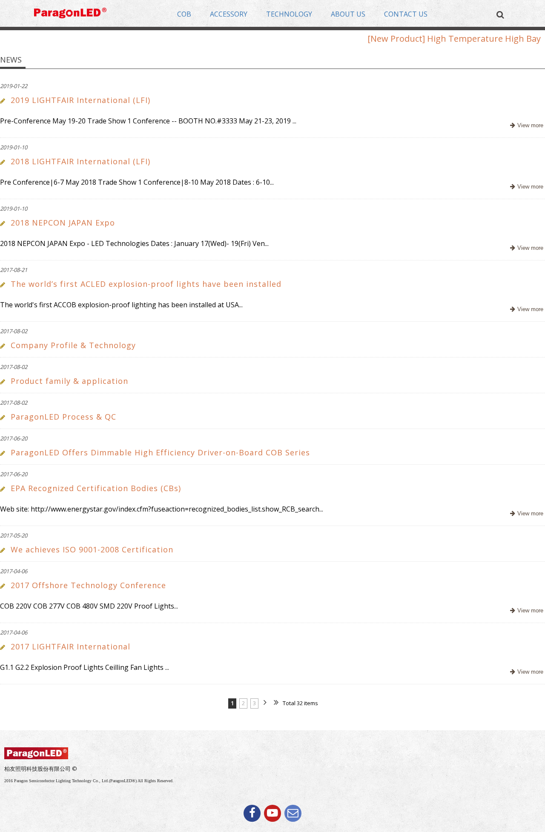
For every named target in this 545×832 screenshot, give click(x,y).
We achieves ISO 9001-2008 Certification (92, 549)
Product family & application (69, 381)
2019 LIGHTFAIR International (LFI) (80, 100)
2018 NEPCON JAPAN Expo (63, 222)
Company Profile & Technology (73, 345)
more (525, 126)
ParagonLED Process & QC (63, 417)
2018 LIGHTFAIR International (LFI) (80, 161)
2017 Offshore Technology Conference (88, 585)
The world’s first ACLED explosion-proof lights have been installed (146, 284)
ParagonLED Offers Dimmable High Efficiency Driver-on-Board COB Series (160, 452)
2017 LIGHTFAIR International (70, 646)
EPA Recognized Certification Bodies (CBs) (96, 488)
